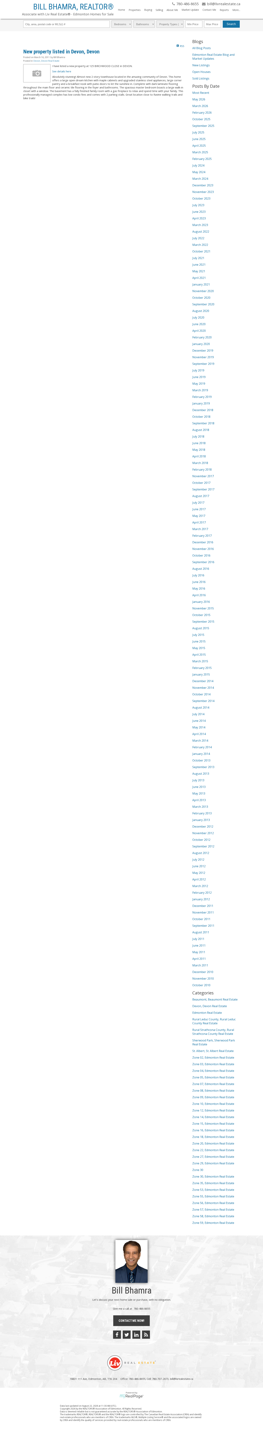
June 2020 (199, 324)
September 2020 (203, 304)
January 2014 (201, 754)
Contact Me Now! (131, 1320)
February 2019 (202, 397)
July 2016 (198, 575)
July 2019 (198, 370)
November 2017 (203, 476)
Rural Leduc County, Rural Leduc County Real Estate (214, 1021)
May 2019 (198, 384)
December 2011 (202, 906)
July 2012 (198, 860)
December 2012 (202, 826)
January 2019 (201, 403)
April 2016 (199, 595)
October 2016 (201, 555)
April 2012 (199, 879)
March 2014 (200, 741)
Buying (148, 9)
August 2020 (200, 311)
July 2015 (198, 635)
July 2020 (198, 317)
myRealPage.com (132, 1396)
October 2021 (201, 251)
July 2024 (198, 165)
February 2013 (202, 813)
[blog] (146, 1335)
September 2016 (203, 562)
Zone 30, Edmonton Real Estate (213, 1176)
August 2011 (200, 932)
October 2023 (201, 198)
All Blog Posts (201, 48)
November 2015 (203, 608)
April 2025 (199, 146)
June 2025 (199, 139)
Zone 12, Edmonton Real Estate (213, 1110)
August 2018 (200, 430)
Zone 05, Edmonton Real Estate (213, 1077)
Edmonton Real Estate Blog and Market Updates (213, 57)
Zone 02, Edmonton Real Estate (213, 1057)
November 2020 (203, 291)
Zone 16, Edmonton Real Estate (213, 1130)
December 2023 (202, 185)
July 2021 (198, 258)
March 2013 (200, 807)
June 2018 (199, 443)
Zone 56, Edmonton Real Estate (213, 1203)
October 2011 (201, 919)
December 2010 (202, 972)
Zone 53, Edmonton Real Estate (213, 1190)
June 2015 (199, 641)
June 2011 (199, 945)
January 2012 (201, 899)
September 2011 (203, 926)
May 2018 (198, 450)
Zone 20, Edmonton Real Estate (213, 1143)
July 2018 (198, 436)
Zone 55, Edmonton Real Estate (213, 1196)
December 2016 (202, 542)
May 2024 (198, 172)
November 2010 (203, 979)
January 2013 (201, 820)
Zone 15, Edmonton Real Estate (213, 1124)
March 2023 (200, 225)
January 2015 (201, 674)
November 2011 (203, 912)
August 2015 (200, 628)
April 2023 (199, 218)
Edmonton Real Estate (207, 1013)
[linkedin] (136, 1335)
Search (231, 24)
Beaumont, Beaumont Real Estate (215, 999)
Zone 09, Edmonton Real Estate (213, 1097)
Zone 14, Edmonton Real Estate (213, 1117)
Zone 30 (197, 1170)
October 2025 (201, 119)
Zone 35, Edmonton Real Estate (213, 1183)
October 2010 (201, 985)
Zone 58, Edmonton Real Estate (213, 1216)
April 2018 (199, 456)
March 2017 (200, 529)
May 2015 (198, 648)
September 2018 (203, 423)
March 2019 (200, 390)
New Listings (201, 65)
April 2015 (199, 655)
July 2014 (198, 714)
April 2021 (199, 278)
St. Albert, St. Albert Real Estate (213, 1051)
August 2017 (200, 496)
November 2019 (203, 357)
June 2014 (199, 721)
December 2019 (202, 351)
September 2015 (203, 622)
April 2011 (199, 959)
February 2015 (202, 668)
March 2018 (200, 463)
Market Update (190, 9)
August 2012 (200, 853)
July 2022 (198, 238)
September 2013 (203, 767)
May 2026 (198, 99)
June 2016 (199, 582)
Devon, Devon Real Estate (46, 60)
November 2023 (203, 192)
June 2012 (199, 866)
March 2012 (200, 886)
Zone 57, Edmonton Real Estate (213, 1210)
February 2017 (202, 536)
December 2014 (202, 681)
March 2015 (200, 661)
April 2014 (199, 734)
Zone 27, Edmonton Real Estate (213, 1157)
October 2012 (201, 840)
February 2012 (202, 893)
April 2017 (199, 522)
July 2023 (198, 205)
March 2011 (200, 965)
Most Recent (200, 93)
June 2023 (199, 212)
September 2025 (203, 126)
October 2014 (201, 694)
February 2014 (202, 747)
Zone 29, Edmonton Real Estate (213, 1163)
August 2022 (200, 232)
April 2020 (199, 331)
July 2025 (198, 132)
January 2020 (201, 344)
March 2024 (200, 179)
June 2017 (199, 509)
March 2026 (200, 106)
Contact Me (209, 9)
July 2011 (198, 939)
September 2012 (203, 846)
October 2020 (201, 298)
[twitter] (127, 1335)
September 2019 (203, 364)
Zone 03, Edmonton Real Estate (213, 1064)
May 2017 (198, 516)
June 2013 (199, 787)
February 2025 (202, 159)
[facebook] (117, 1335)
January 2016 (201, 602)
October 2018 (201, 417)
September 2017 (203, 489)
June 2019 (199, 377)
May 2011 (198, 952)
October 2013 (201, 760)
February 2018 (202, 469)
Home (121, 9)
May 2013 (198, 793)
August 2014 (200, 707)
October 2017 (201, 483)
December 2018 (202, 410)
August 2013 (200, 774)
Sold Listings (200, 78)
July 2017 (198, 503)
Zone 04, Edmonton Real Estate (213, 1071)
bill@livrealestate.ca (181, 1379)
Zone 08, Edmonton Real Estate (213, 1091)
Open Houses (201, 72)
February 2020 (202, 337)
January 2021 (201, 284)
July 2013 (198, 780)
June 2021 (199, 265)
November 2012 (203, 833)
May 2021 (198, 271)
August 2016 (200, 569)
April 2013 (199, 800)
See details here (61, 71)
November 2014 (203, 688)
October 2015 (201, 615)
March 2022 (200, 245)
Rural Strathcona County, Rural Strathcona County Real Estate (213, 1032)
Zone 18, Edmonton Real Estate (213, 1137)
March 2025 (200, 152)
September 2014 (203, 701)
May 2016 (198, 588)
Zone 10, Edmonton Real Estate (213, 1104)
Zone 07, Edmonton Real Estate (213, 1084)
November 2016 (203, 549)
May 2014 (198, 727)
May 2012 (198, 873)
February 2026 (202, 113)
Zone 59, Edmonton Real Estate (213, 1223)
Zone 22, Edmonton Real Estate (213, 1150)
